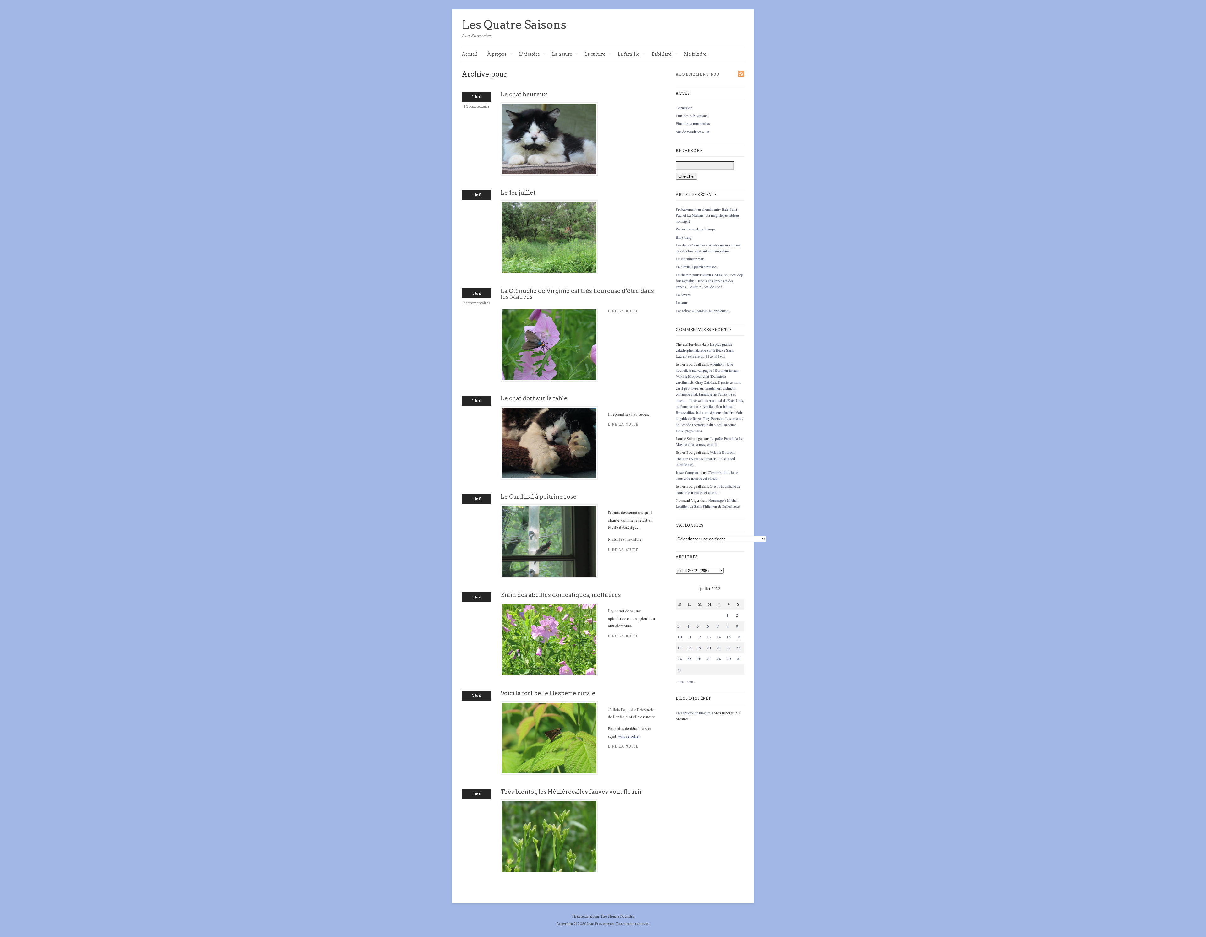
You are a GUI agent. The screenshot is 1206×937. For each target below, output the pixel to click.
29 (728, 659)
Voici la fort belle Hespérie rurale (548, 693)
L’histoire (529, 54)
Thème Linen (583, 916)
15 (728, 637)
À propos (497, 54)
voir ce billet (629, 736)
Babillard (661, 54)
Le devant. (683, 294)
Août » (691, 682)
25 (689, 659)
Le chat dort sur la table (534, 398)
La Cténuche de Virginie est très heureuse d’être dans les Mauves (577, 294)
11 (689, 637)
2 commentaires (476, 303)
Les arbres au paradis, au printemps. (702, 310)
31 (679, 670)
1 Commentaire (476, 106)
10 (679, 637)
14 (719, 637)
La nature (562, 54)
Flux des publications (692, 115)
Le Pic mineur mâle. (690, 258)
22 (728, 648)
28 (719, 659)
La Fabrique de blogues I (694, 712)
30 (738, 659)
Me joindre (695, 54)
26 (699, 659)
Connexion (684, 107)
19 (699, 648)
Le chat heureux (524, 94)
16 (738, 637)
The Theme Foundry (617, 916)
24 (679, 659)
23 (738, 648)
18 (689, 648)
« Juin (680, 682)
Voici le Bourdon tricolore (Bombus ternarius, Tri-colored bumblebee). (705, 458)
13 (709, 637)
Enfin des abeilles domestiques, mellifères (561, 595)
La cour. (682, 302)
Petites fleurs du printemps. (696, 228)
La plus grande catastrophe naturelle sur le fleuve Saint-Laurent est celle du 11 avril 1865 (705, 350)
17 (679, 648)
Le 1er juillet (518, 192)
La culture (594, 54)
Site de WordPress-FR (692, 131)
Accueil (470, 54)
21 (719, 648)
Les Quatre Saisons (514, 24)
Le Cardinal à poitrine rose (539, 496)
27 (709, 659)
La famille (628, 54)
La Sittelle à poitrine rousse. (696, 266)
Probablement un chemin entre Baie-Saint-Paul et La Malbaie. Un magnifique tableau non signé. (707, 215)
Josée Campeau (687, 472)
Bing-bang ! (685, 237)
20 (709, 648)
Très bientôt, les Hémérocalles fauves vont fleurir (571, 791)
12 (699, 637)
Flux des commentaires (693, 123)
